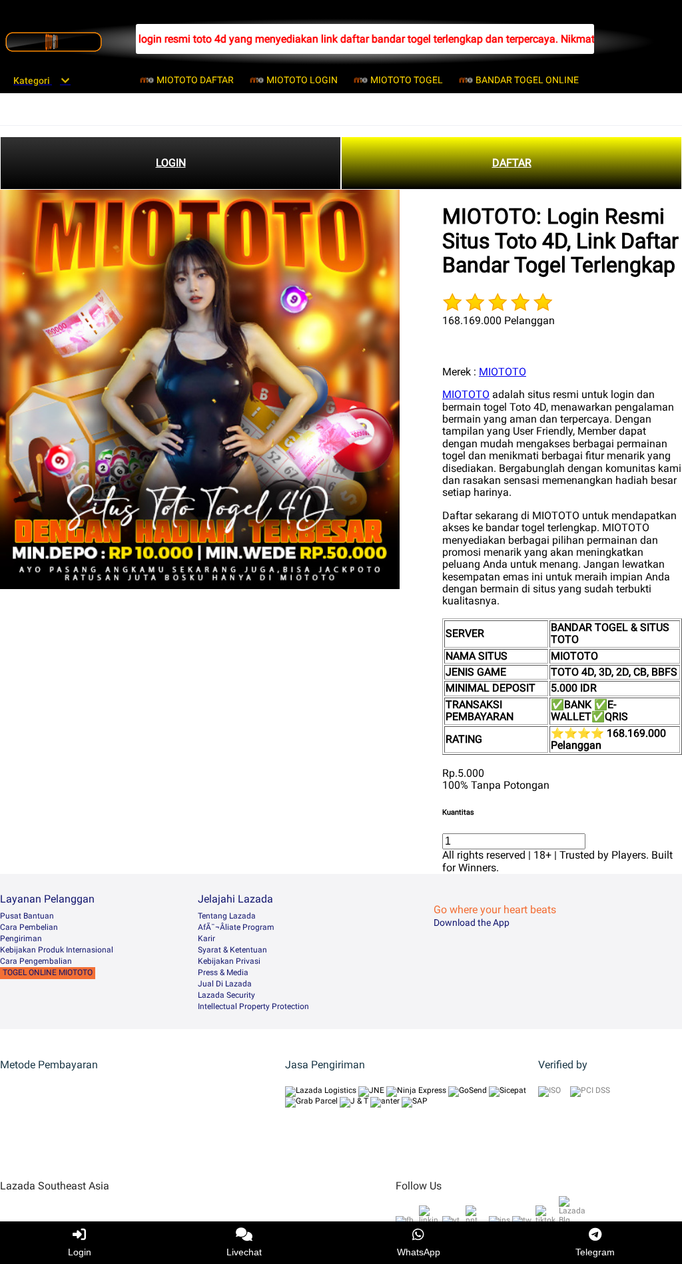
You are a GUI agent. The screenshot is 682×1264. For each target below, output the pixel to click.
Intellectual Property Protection (253, 1006)
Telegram (595, 1252)
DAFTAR (511, 162)
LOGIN (171, 162)
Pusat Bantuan (27, 916)
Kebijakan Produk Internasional (56, 949)
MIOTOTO (502, 371)
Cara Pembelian (29, 927)
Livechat (244, 1252)
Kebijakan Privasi (229, 961)
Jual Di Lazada (225, 983)
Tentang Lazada (227, 916)
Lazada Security (226, 995)
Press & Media (223, 972)
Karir (206, 938)
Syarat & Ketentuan (232, 949)
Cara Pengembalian (36, 961)
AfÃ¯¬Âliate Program (236, 927)
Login (79, 1252)
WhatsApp (418, 1252)
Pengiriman (21, 938)
